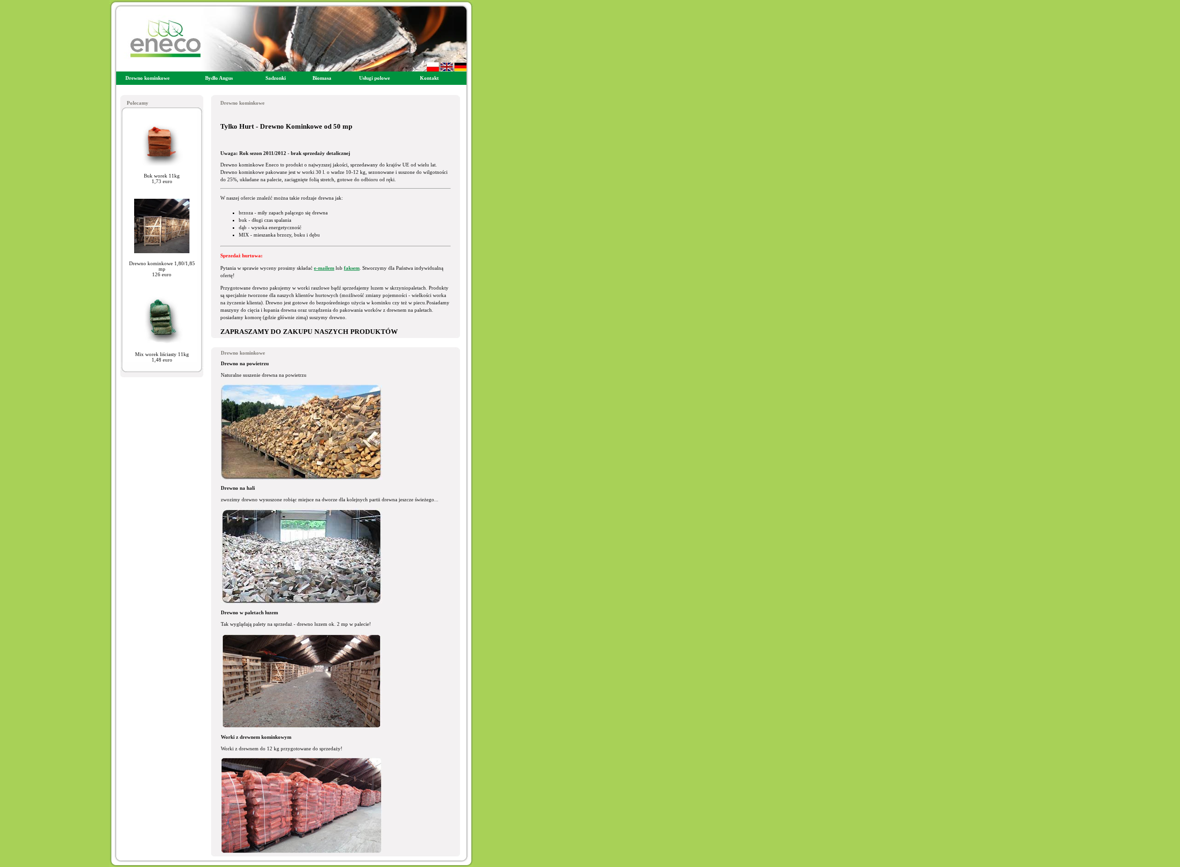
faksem (352, 268)
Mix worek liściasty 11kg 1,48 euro (162, 356)
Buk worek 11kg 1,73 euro (162, 178)
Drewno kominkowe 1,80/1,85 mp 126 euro (162, 269)
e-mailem (324, 268)
